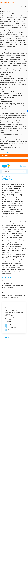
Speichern (4, 156)
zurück (7, 337)
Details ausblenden (12, 153)
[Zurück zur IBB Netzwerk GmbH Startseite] (6, 165)
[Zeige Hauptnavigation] (24, 166)
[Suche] (24, 171)
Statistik (2, 111)
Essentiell (5, 11)
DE (13, 166)
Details (3, 153)
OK (2, 160)
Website (10, 330)
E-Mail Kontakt (12, 327)
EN (16, 166)
